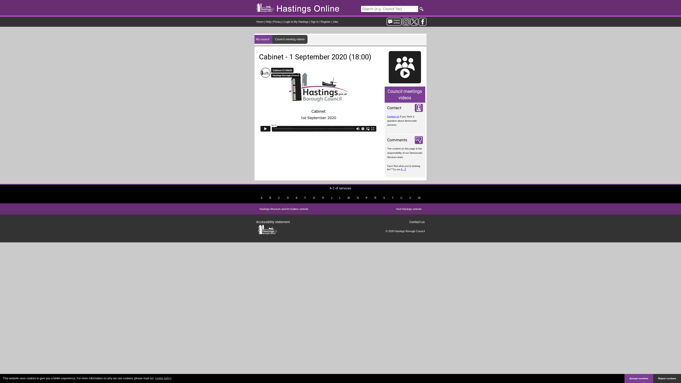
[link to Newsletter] (394, 24)
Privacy (277, 21)
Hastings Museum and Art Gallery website (283, 208)
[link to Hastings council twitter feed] (414, 24)
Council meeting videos (290, 39)
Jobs (335, 21)
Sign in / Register (320, 21)
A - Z (403, 169)
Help (268, 21)
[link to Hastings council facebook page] (423, 24)
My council (262, 39)
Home (260, 21)
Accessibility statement (273, 222)
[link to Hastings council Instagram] (406, 24)
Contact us (393, 116)
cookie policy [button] (163, 378)
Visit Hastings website (409, 208)
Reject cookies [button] (667, 378)
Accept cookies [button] (638, 378)
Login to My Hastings (296, 21)
